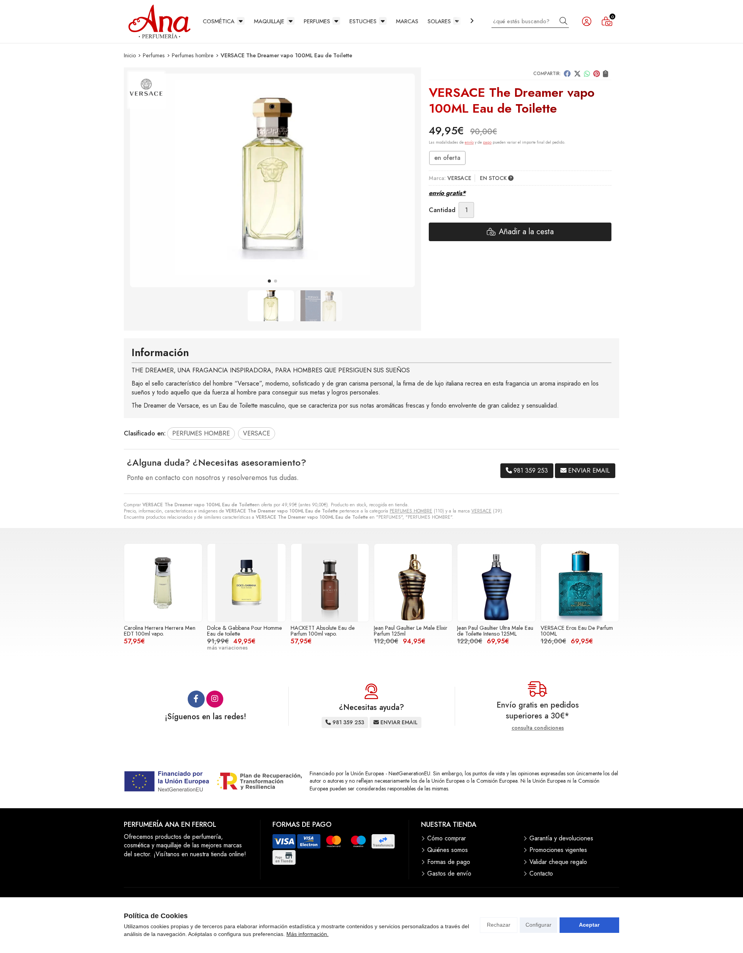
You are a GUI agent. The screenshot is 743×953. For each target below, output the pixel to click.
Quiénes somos (447, 850)
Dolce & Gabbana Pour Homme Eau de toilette (244, 630)
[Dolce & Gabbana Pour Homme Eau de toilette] (246, 583)
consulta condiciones (538, 728)
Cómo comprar (446, 838)
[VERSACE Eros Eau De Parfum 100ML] (580, 583)
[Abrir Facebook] (196, 699)
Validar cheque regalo (558, 862)
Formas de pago (448, 862)
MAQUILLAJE (269, 21)
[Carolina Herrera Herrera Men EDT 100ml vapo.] (163, 583)
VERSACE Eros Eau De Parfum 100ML (577, 630)
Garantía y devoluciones (561, 838)
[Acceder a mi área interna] (586, 21)
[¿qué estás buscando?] (530, 21)
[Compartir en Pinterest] (596, 73)
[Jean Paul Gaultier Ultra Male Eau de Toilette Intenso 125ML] (496, 583)
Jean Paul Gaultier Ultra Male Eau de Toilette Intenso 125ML (495, 630)
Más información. (307, 934)
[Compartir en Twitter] (577, 73)
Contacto (541, 873)
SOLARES (439, 21)
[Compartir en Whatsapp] (587, 73)
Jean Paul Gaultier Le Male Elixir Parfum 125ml (410, 630)
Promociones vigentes (558, 850)
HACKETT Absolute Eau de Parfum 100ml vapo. (323, 630)
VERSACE (481, 510)
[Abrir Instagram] (215, 699)
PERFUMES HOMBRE (411, 510)
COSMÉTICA (219, 21)
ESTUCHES (363, 21)
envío (469, 142)
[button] (269, 281)
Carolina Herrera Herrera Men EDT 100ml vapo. (159, 630)
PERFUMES (317, 21)
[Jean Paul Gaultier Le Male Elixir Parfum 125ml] (413, 583)
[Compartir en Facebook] (567, 73)
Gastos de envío (449, 873)
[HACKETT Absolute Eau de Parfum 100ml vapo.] (330, 583)
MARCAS (407, 21)
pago (487, 142)
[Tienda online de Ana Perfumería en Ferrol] (159, 21)
